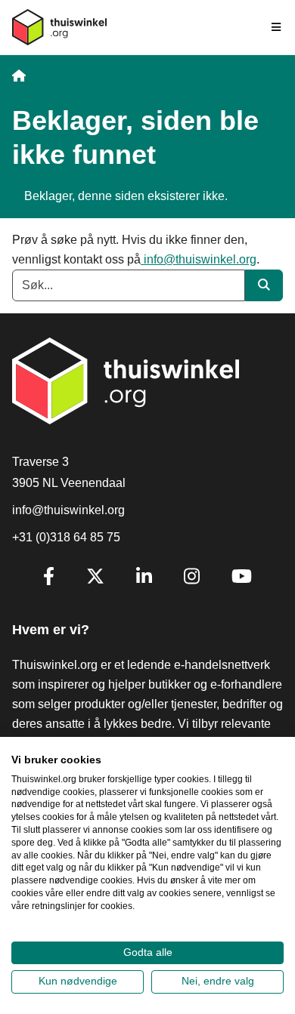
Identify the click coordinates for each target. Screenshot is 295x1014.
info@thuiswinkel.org (198, 259)
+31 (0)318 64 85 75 (66, 537)
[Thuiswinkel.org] (59, 27)
